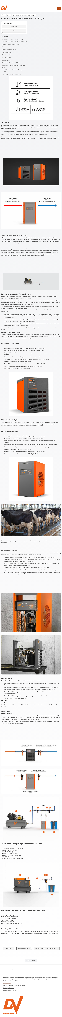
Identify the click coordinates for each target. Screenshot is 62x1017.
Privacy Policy (7, 983)
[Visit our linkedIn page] (12, 968)
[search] (59, 2)
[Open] (59, 8)
